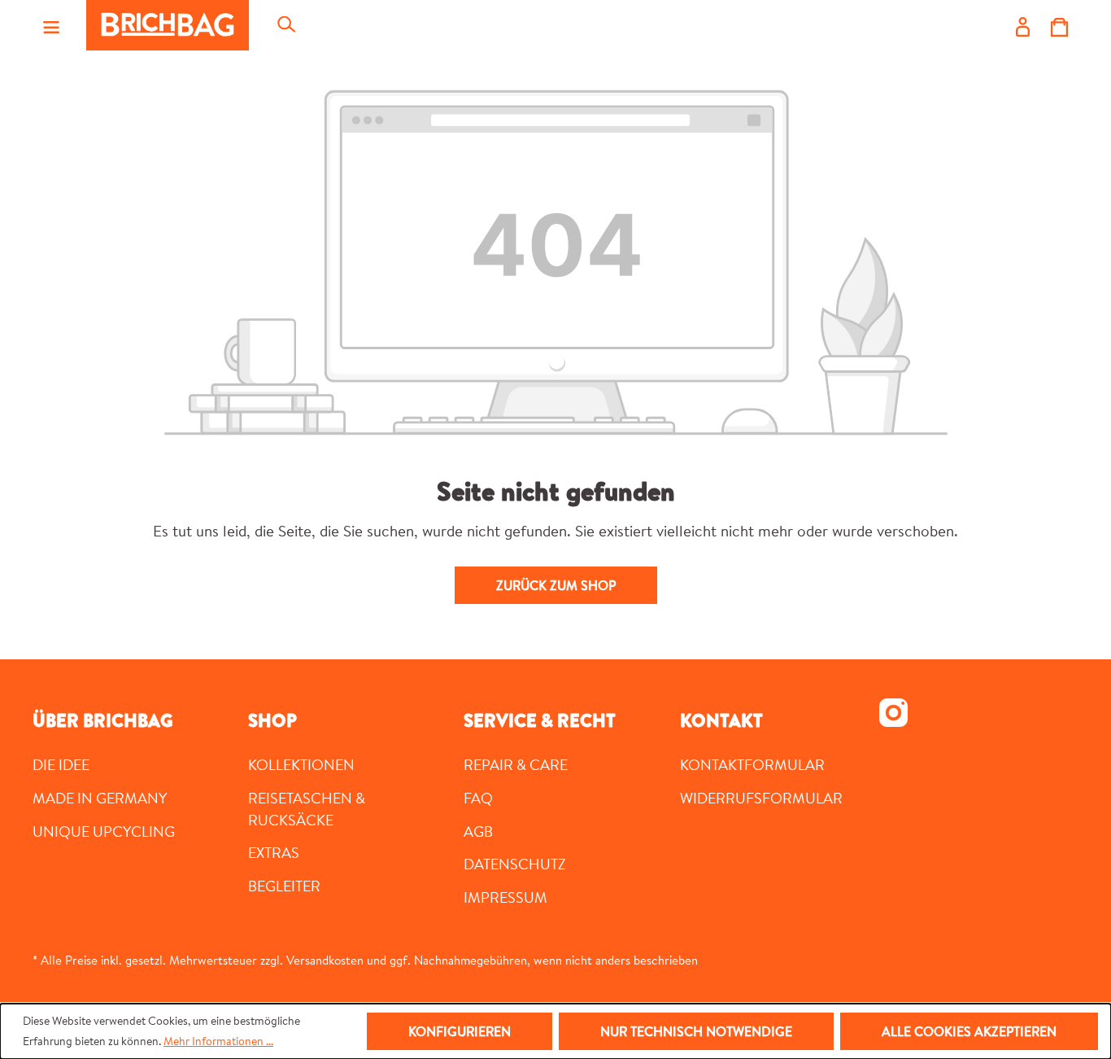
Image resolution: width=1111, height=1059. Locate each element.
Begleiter (284, 885)
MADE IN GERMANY (100, 797)
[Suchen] (285, 25)
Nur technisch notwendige (696, 1031)
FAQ (478, 797)
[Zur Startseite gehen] (167, 25)
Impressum (505, 897)
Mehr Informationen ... (218, 1041)
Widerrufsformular (761, 797)
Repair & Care (516, 764)
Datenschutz (515, 863)
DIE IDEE (61, 764)
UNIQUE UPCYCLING (104, 831)
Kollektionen (301, 764)
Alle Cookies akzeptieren (969, 1031)
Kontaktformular (752, 764)
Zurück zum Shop (556, 585)
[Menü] (51, 25)
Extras (273, 852)
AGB (478, 831)
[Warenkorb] (1059, 25)
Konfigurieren (459, 1031)
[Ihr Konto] (1022, 25)
